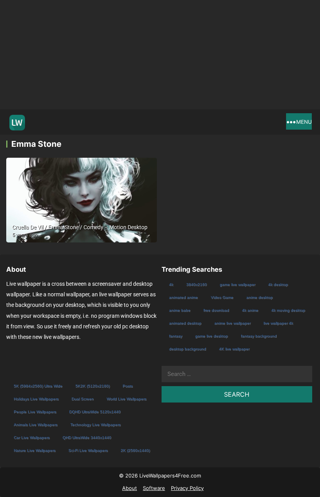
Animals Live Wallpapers (35, 424)
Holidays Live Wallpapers (36, 399)
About (129, 488)
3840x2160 (196, 284)
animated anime (183, 297)
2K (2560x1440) (135, 450)
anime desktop (259, 297)
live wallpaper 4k (278, 323)
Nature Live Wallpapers (34, 450)
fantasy (175, 336)
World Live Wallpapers (126, 399)
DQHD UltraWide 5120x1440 (95, 412)
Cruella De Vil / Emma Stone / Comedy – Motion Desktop (80, 227)
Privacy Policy (187, 488)
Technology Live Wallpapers (95, 424)
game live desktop (211, 336)
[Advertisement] (160, 54)
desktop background (187, 349)
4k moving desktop (288, 310)
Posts (128, 386)
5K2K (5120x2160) (92, 386)
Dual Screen (82, 399)
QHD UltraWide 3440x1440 (86, 437)
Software (154, 488)
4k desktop (278, 284)
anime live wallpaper (232, 323)
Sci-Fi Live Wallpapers (88, 450)
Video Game (222, 297)
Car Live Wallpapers (32, 437)
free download (216, 310)
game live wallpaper (237, 284)
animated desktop (185, 323)
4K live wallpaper (234, 349)
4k (171, 284)
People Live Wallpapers (35, 412)
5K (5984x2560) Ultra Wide (38, 386)
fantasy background (259, 336)
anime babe (179, 310)
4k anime (250, 310)
